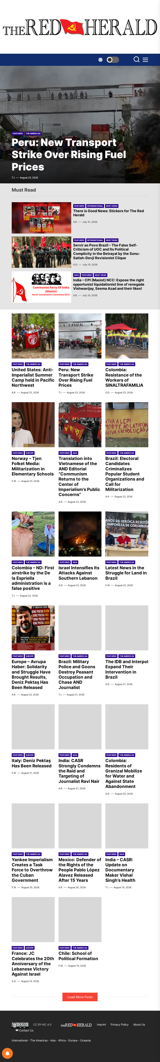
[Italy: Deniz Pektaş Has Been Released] (33, 726)
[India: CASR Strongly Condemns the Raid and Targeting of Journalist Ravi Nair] (80, 726)
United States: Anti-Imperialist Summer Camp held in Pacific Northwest (33, 377)
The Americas (33, 133)
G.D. (14, 177)
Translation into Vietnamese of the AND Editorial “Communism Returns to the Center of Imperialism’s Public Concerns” (79, 476)
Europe (30, 453)
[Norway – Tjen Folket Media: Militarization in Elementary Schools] (33, 424)
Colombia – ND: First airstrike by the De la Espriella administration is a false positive (33, 578)
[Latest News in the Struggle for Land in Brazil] (126, 534)
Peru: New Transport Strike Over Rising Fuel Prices (76, 377)
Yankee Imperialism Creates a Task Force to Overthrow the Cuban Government (32, 870)
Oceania (85, 1040)
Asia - (54, 1040)
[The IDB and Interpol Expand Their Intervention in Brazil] (126, 627)
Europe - (74, 1040)
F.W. (14, 481)
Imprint (101, 1024)
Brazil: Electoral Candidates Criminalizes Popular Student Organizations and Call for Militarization (124, 474)
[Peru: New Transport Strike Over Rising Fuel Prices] (80, 336)
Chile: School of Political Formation (78, 956)
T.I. (60, 392)
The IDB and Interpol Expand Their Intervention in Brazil (126, 669)
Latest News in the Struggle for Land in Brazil (126, 573)
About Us (139, 1024)
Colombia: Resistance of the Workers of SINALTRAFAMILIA (73, 154)
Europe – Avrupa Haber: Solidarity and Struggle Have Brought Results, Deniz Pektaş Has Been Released (31, 674)
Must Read (111, 206)
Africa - (63, 1040)
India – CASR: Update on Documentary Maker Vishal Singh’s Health (120, 870)
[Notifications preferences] (7, 1053)
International (95, 206)
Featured (18, 133)
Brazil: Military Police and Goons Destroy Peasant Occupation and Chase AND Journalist (77, 674)
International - (21, 1040)
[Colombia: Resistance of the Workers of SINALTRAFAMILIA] (80, 124)
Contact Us (25, 1030)
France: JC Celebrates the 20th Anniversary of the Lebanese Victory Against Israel (33, 964)
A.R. (75, 221)
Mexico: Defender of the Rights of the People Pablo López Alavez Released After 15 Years (80, 870)
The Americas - (40, 1040)
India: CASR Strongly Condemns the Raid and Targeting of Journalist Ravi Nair (79, 771)
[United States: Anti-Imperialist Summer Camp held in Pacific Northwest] (33, 336)
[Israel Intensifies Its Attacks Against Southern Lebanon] (80, 534)
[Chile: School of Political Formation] (80, 919)
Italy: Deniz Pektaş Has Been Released (32, 763)
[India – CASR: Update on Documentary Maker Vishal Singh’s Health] (126, 825)
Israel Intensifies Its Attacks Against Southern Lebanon (79, 573)
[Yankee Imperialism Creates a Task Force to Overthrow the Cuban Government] (33, 825)
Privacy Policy (120, 1024)
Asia (76, 275)
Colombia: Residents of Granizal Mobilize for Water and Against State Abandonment (123, 773)
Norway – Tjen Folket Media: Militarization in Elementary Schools (33, 466)
